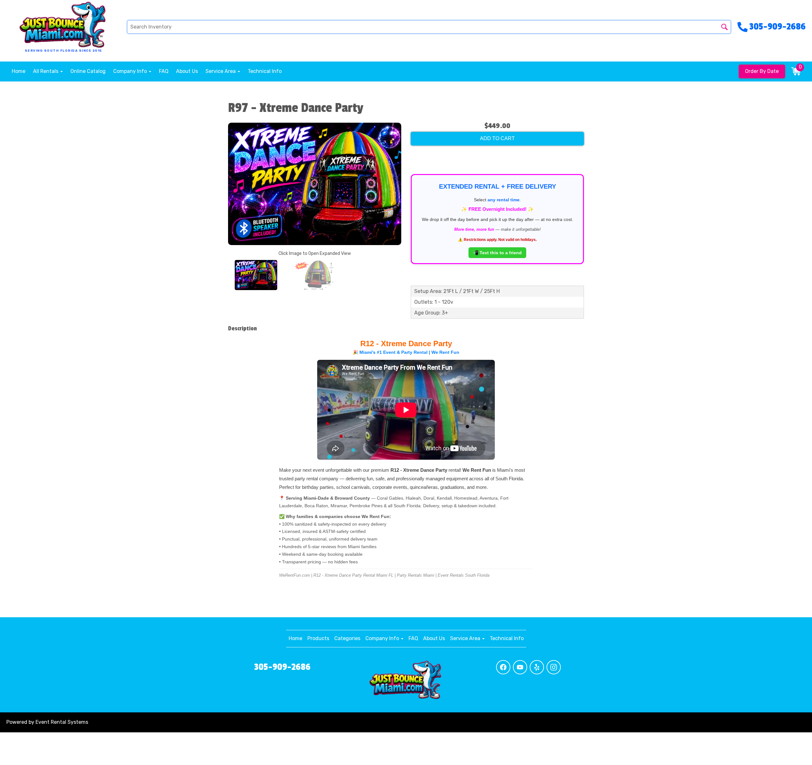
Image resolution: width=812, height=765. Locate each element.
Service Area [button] (221, 71)
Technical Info (265, 71)
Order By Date (762, 71)
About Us (187, 71)
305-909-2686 (282, 667)
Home (18, 71)
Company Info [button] (130, 71)
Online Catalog (88, 71)
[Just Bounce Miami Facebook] (503, 667)
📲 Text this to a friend (497, 252)
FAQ (163, 71)
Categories (347, 638)
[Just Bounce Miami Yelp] (537, 667)
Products (318, 638)
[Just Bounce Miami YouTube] (520, 667)
